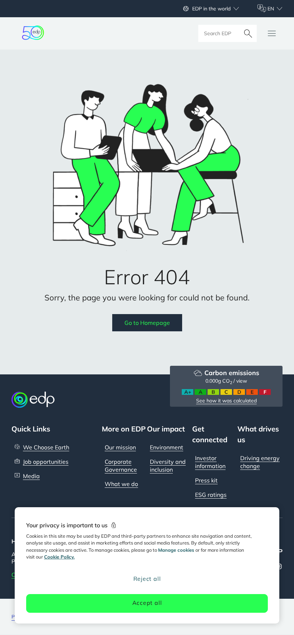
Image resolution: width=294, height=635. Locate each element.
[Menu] (272, 33)
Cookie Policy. (59, 557)
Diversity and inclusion (168, 465)
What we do (121, 483)
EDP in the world (211, 8)
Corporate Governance (121, 465)
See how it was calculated (226, 400)
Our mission (120, 447)
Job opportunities (45, 461)
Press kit (206, 480)
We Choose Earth (46, 447)
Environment (166, 447)
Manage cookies (176, 550)
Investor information (210, 462)
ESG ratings (211, 494)
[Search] (248, 33)
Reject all (147, 578)
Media (31, 476)
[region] (147, 565)
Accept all (147, 602)
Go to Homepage (147, 322)
